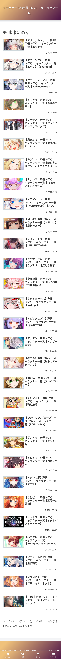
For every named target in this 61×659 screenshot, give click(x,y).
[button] (55, 487)
